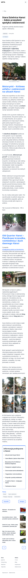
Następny (22, 501)
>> (23, 547)
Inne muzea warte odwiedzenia (14, 470)
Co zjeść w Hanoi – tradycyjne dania (13, 481)
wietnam (5, 33)
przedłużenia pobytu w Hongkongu (13, 249)
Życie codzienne (12, 494)
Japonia (3, 560)
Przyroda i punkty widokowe (13, 477)
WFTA (3, 2)
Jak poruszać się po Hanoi (12, 455)
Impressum (17, 564)
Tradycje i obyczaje (7, 496)
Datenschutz (18, 566)
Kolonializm (17, 496)
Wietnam (3, 564)
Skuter (4, 494)
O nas (16, 560)
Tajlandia (3, 566)
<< (4, 547)
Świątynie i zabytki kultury (13, 467)
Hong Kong (4, 562)
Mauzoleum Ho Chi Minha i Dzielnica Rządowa (13, 462)
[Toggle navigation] (25, 2)
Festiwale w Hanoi (10, 486)
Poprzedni (6, 501)
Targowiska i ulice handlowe (13, 474)
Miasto (6, 36)
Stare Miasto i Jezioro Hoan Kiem (14, 458)
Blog (5, 11)
